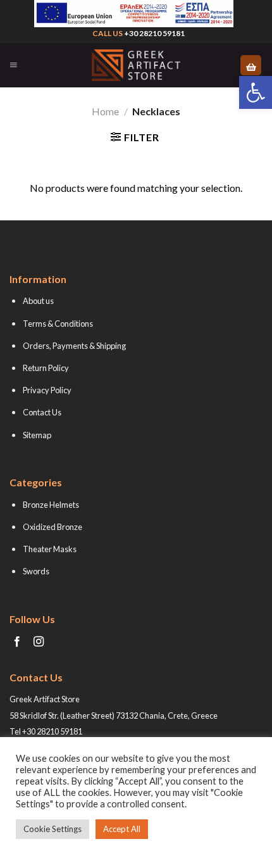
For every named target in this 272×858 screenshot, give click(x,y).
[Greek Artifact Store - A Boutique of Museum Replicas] (136, 65)
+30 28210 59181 (154, 33)
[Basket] (250, 65)
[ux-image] (133, 13)
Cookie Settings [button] (52, 829)
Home (105, 111)
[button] (255, 92)
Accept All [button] (121, 829)
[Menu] (13, 65)
